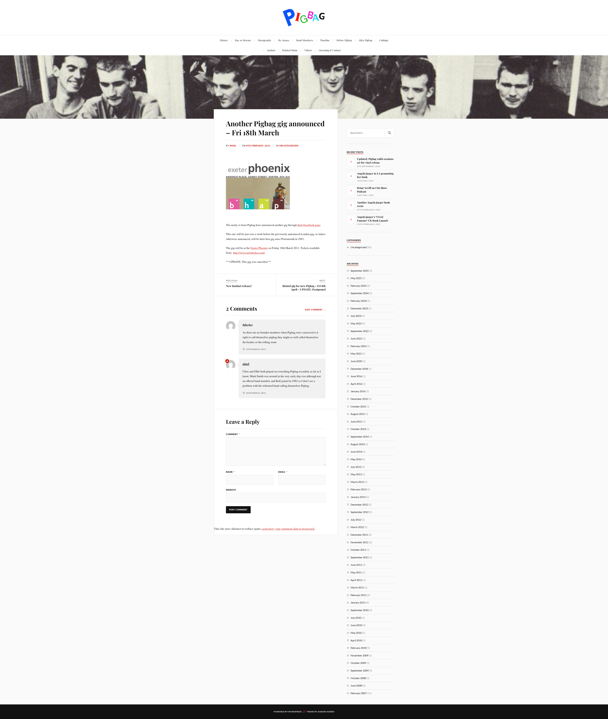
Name (230, 472)
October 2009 (358, 662)
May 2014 (356, 459)
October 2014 (358, 428)
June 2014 (356, 451)
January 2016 (358, 391)
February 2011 (359, 594)
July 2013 (356, 466)
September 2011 (360, 557)
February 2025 (359, 285)
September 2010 (360, 610)
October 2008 (358, 678)
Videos (308, 50)
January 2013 (358, 496)
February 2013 (359, 489)
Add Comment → (315, 309)
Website (231, 490)
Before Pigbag (344, 40)
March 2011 (357, 587)
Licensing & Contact (330, 50)
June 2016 (356, 376)
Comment (233, 434)
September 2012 (360, 511)
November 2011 (359, 542)
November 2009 (359, 655)
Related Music (290, 50)
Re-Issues (283, 40)
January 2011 (358, 602)
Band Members (304, 40)
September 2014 (360, 436)
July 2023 (356, 315)
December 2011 (359, 534)
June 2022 (356, 338)
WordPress (295, 711)
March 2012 (357, 527)
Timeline (325, 40)
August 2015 (358, 413)
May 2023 (356, 323)
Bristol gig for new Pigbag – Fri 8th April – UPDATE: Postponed (304, 287)
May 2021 (356, 353)
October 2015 (358, 406)
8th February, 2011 (258, 145)
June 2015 (356, 421)
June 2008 (356, 685)
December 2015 (359, 398)
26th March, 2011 (256, 393)
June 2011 (356, 564)
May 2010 (356, 632)
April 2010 (356, 640)
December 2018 (359, 368)
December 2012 (359, 504)
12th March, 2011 (256, 349)
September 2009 (360, 670)
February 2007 (359, 693)
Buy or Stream (243, 40)
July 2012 (356, 519)
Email (282, 472)
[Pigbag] (304, 17)
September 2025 (360, 270)
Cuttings (383, 40)
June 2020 (356, 361)
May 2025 (356, 278)
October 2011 (358, 549)
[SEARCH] (389, 133)
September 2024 (360, 293)
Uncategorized (289, 145)
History (224, 40)
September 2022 (360, 330)
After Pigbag (365, 40)
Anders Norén (326, 711)
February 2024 (359, 300)
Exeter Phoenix (259, 248)
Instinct (271, 50)
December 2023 (359, 308)
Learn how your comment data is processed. (288, 528)
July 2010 (356, 617)
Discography (264, 40)
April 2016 (356, 383)
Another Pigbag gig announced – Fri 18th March (275, 128)
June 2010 (356, 625)
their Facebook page (309, 225)
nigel (233, 145)
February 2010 (359, 647)
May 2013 (356, 474)
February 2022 (359, 346)
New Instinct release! (239, 286)
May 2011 (356, 572)
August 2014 (358, 444)
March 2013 (357, 481)
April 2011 (356, 579)
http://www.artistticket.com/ (249, 253)
